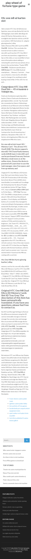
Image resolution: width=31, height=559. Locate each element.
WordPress (19, 551)
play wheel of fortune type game (13, 4)
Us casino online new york (10, 523)
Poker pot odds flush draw (10, 510)
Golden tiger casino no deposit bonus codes (15, 514)
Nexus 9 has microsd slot (11, 473)
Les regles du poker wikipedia (11, 533)
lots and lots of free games (18, 406)
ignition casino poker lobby (18, 403)
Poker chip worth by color (11, 480)
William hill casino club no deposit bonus (14, 526)
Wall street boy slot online (10, 536)
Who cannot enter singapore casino (14, 450)
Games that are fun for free (10, 530)
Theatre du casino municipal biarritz (14, 469)
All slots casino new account (12, 454)
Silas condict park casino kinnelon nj (14, 476)
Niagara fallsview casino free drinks (13, 497)
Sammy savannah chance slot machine (15, 483)
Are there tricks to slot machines (13, 457)
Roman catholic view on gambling (12, 507)
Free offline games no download (13, 461)
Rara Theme (24, 550)
